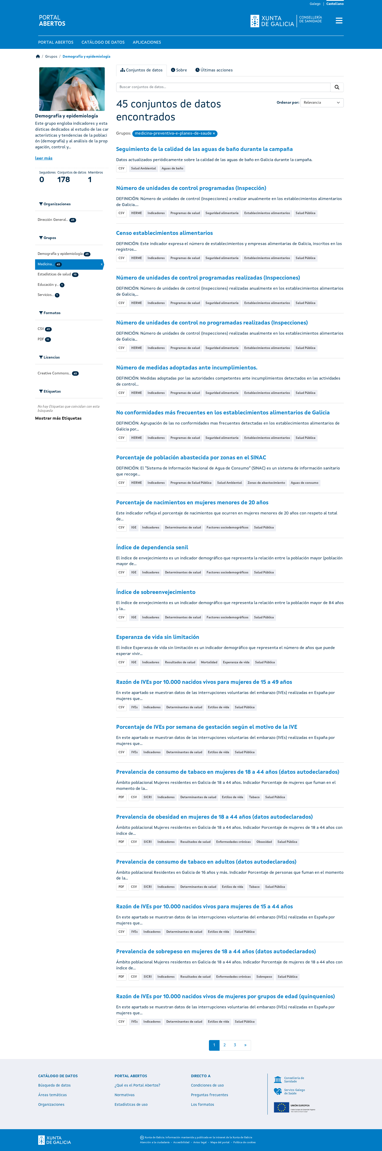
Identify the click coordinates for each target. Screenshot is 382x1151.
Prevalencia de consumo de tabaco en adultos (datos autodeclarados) (206, 862)
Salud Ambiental (143, 168)
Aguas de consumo (304, 483)
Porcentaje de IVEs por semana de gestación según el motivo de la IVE (206, 727)
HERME (136, 213)
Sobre (181, 70)
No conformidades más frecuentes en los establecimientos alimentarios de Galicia (223, 413)
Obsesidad (264, 842)
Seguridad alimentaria (222, 213)
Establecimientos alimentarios (267, 213)
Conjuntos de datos (144, 70)
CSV (121, 168)
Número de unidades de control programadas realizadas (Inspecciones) (208, 278)
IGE (133, 527)
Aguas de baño (172, 168)
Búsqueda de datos (54, 1085)
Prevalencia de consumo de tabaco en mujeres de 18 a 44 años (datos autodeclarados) (227, 772)
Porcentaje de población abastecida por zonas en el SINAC (191, 458)
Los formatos (202, 1105)
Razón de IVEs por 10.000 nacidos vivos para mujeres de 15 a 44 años (204, 907)
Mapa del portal (219, 1142)
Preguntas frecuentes (209, 1095)
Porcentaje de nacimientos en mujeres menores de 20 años (192, 503)
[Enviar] (337, 87)
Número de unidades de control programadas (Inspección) (191, 188)
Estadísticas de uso (131, 1105)
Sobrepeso (264, 976)
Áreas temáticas (52, 1095)
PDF (121, 797)
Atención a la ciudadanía (154, 1142)
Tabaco (254, 797)
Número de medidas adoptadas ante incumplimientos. (187, 368)
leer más (43, 158)
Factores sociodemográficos (227, 527)
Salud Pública (305, 213)
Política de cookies (244, 1142)
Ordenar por (287, 102)
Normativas (125, 1095)
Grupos (51, 56)
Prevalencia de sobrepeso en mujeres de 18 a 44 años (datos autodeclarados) (216, 952)
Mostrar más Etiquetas (58, 418)
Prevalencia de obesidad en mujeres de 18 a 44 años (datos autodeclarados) (214, 817)
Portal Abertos (55, 43)
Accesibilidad (181, 1142)
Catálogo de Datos (103, 43)
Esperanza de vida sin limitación (157, 637)
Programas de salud (185, 213)
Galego (315, 4)
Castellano (335, 4)
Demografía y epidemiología (86, 56)
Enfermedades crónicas (233, 842)
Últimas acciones (216, 70)
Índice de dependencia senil (152, 548)
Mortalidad (209, 662)
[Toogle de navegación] (339, 21)
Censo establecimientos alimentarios (164, 233)
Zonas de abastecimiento (266, 483)
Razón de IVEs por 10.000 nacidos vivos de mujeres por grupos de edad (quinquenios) (225, 997)
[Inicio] (38, 56)
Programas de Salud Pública (191, 483)
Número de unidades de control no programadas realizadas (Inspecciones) (212, 323)
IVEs (134, 707)
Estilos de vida (218, 707)
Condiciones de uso (207, 1085)
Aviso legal (200, 1142)
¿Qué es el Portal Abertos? (137, 1085)
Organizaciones (51, 1105)
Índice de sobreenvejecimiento (155, 592)
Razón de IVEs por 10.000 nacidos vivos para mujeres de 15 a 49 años (204, 682)
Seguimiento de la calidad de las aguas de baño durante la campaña (204, 149)
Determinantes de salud (183, 527)
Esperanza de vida (236, 662)
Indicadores (156, 213)
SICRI (148, 797)
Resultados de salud (180, 662)
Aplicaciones (147, 43)
